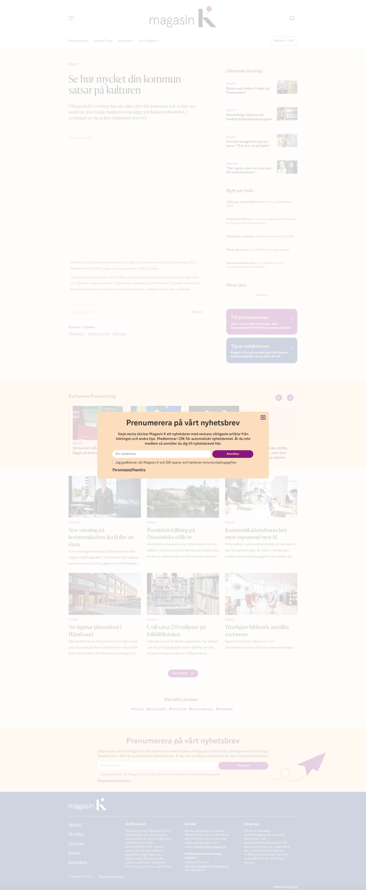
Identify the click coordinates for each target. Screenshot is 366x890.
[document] (183, 445)
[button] (263, 417)
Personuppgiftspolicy (129, 470)
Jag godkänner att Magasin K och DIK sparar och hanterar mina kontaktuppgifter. (176, 462)
